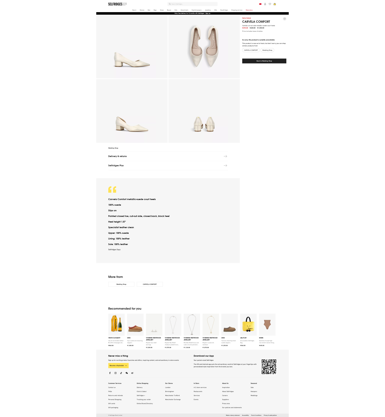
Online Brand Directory (145, 403)
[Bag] (275, 4)
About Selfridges (228, 391)
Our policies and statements (232, 407)
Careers (225, 395)
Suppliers (225, 399)
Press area (226, 403)
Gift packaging (113, 407)
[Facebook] (109, 374)
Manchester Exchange (173, 399)
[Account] (265, 4)
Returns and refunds (115, 395)
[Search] (169, 4)
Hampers (254, 391)
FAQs (110, 391)
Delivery (139, 387)
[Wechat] (126, 374)
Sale (252, 387)
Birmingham (169, 391)
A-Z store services (200, 387)
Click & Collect (141, 391)
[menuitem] (134, 10)
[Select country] (260, 4)
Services (197, 395)
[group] (192, 332)
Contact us (112, 387)
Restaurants (198, 391)
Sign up (208, 13)
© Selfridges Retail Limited (115, 415)
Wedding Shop (113, 148)
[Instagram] (115, 374)
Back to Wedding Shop (264, 61)
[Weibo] (132, 374)
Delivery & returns (117, 156)
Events (196, 399)
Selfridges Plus (116, 165)
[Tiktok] (121, 374)
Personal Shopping (114, 399)
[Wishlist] (270, 4)
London (167, 387)
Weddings (254, 395)
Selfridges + (141, 395)
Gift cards (111, 403)
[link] (116, 342)
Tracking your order (144, 399)
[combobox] (194, 4)
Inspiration (226, 387)
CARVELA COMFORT (256, 22)
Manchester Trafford (172, 395)
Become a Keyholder (117, 365)
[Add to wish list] (284, 18)
